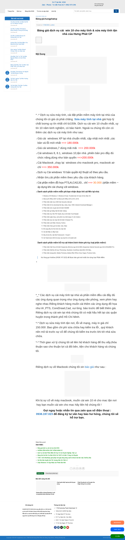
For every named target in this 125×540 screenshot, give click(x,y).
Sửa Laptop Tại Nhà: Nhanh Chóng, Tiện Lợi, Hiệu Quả (18, 50)
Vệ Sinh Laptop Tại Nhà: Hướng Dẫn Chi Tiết (19, 79)
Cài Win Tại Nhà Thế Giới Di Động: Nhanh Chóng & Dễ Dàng (19, 29)
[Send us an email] (61, 527)
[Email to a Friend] (77, 468)
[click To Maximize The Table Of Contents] (39, 40)
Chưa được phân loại (41, 16)
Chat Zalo (117, 529)
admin (53, 25)
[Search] (116, 11)
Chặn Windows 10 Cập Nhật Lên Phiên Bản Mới (52, 462)
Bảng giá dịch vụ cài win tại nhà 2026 (48, 448)
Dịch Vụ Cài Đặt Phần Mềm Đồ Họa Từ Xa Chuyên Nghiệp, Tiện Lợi (57, 453)
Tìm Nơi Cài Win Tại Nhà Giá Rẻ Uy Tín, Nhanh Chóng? (19, 22)
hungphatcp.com (21, 537)
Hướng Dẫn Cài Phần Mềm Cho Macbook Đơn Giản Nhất (19, 43)
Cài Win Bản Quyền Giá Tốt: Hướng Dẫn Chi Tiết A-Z (53, 460)
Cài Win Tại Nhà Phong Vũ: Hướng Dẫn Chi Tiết (18, 36)
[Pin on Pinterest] (80, 468)
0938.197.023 (44, 414)
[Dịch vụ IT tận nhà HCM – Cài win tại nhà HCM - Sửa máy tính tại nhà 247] (16, 4)
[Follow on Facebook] (55, 527)
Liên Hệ (53, 11)
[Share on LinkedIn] (83, 468)
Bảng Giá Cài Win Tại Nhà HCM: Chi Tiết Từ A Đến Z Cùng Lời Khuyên (58, 455)
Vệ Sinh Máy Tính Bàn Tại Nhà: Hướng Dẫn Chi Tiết (19, 86)
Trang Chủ (11, 11)
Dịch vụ (19, 11)
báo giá (89, 366)
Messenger (117, 522)
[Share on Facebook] (71, 468)
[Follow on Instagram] (58, 527)
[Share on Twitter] (74, 468)
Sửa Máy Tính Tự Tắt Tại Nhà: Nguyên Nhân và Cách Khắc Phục (19, 58)
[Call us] (64, 527)
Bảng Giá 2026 (29, 11)
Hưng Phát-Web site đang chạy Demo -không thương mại (49, 537)
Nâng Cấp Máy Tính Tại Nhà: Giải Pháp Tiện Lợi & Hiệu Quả (20, 65)
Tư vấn (117, 536)
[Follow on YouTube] (67, 527)
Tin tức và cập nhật (43, 11)
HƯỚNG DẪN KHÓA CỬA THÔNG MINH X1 (50, 450)
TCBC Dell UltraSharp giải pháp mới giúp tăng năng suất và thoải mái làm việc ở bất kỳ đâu (64, 458)
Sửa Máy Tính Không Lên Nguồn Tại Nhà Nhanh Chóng (19, 72)
